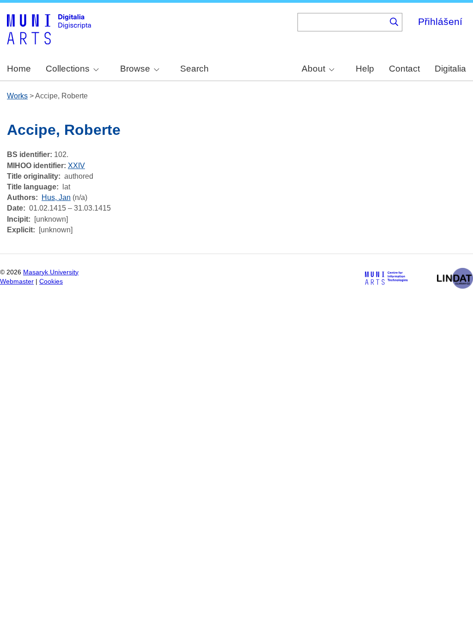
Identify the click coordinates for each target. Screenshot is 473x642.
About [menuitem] (313, 68)
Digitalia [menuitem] (450, 68)
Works (17, 96)
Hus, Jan (56, 197)
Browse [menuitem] (135, 68)
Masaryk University (51, 272)
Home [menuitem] (19, 68)
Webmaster (17, 281)
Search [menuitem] (194, 68)
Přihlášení (440, 21)
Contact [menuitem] (404, 68)
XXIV (76, 166)
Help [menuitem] (365, 68)
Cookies (51, 281)
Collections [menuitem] (68, 68)
